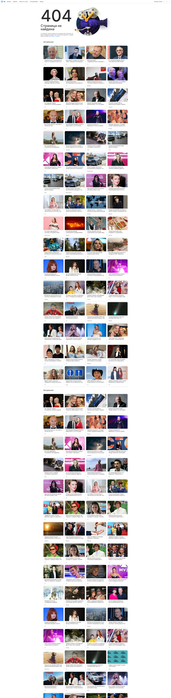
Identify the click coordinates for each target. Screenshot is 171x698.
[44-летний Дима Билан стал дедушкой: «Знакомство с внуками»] (118, 596)
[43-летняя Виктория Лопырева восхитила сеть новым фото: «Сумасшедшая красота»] (118, 355)
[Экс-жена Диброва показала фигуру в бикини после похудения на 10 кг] (75, 269)
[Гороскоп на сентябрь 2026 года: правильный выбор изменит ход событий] (96, 312)
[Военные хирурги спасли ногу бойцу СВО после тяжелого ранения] (118, 483)
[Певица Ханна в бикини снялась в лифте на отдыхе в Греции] (53, 483)
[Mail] (2, 1)
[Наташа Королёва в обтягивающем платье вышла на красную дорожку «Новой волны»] (75, 77)
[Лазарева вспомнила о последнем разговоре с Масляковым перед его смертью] (96, 440)
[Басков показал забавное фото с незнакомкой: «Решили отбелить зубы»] (75, 483)
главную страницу (55, 36)
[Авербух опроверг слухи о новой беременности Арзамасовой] (118, 376)
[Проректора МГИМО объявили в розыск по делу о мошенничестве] (118, 205)
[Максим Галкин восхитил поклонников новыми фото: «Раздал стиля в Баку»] (118, 639)
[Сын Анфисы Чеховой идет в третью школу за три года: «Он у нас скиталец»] (53, 205)
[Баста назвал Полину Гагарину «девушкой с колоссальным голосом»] (75, 333)
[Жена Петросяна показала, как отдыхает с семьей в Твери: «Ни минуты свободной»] (75, 639)
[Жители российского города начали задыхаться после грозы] (75, 141)
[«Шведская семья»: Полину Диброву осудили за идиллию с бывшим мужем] (53, 639)
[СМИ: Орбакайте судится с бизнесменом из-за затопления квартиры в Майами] (96, 376)
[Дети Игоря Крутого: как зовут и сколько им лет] (53, 120)
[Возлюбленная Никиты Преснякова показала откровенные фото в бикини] (75, 312)
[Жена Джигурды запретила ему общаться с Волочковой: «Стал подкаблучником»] (75, 98)
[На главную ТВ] (4, 1)
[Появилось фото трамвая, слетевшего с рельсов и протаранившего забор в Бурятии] (96, 141)
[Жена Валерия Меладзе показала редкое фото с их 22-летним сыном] (75, 120)
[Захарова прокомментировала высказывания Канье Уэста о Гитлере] (118, 184)
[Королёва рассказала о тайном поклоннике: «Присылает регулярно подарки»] (53, 163)
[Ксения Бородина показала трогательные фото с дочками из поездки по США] (53, 504)
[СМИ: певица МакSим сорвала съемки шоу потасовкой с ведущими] (118, 269)
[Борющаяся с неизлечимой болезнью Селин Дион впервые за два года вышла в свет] (118, 398)
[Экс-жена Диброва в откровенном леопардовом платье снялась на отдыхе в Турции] (53, 141)
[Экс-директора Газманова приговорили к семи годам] (75, 504)
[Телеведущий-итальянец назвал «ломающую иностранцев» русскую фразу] (118, 462)
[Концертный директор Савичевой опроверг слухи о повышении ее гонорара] (53, 269)
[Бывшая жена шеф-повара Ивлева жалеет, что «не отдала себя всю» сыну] (96, 98)
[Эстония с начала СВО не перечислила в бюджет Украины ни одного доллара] (118, 98)
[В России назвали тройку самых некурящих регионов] (53, 398)
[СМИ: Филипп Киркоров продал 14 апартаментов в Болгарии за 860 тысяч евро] (96, 504)
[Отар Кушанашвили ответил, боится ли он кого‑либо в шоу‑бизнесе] (75, 462)
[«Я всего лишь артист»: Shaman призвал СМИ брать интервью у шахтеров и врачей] (118, 504)
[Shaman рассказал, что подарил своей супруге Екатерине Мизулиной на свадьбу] (118, 77)
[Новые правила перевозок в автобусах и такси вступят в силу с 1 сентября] (53, 248)
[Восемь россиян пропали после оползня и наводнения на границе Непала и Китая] (53, 291)
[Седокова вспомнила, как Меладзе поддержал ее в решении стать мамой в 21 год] (96, 333)
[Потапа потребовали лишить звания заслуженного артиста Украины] (75, 205)
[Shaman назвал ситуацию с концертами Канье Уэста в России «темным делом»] (53, 440)
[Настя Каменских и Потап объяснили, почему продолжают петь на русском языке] (96, 419)
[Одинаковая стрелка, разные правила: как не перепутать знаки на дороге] (75, 376)
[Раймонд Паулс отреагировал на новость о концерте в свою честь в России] (53, 56)
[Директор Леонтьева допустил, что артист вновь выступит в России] (96, 483)
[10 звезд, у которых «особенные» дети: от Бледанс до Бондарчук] (75, 291)
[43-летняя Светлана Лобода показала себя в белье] (96, 248)
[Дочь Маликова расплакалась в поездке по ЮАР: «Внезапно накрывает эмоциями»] (118, 248)
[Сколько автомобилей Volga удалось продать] (118, 141)
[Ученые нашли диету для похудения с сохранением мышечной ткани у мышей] (118, 227)
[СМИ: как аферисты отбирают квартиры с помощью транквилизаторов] (96, 660)
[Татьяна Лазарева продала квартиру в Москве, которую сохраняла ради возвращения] (53, 77)
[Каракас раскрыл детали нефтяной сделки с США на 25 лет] (53, 660)
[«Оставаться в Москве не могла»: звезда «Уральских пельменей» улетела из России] (75, 163)
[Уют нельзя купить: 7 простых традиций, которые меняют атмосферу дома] (118, 440)
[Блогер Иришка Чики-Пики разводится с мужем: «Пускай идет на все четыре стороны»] (96, 639)
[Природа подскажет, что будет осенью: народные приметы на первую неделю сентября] (118, 120)
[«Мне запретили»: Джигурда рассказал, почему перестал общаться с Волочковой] (118, 333)
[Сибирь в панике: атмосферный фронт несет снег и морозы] (96, 291)
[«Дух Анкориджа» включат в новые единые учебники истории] (75, 660)
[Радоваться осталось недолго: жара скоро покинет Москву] (53, 419)
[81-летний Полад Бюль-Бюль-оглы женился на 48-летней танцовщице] (118, 56)
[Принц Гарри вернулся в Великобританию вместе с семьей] (96, 398)
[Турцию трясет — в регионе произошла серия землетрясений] (96, 205)
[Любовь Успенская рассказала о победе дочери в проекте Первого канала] (75, 355)
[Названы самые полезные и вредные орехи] (75, 398)
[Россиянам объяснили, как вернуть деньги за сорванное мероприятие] (118, 419)
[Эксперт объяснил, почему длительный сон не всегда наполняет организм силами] (96, 355)
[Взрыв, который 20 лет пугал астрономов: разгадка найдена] (53, 462)
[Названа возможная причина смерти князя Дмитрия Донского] (75, 248)
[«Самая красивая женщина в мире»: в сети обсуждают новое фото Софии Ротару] (118, 291)
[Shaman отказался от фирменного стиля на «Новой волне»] (96, 120)
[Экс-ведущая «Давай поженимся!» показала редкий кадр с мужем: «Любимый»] (53, 98)
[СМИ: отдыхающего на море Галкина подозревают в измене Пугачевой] (53, 355)
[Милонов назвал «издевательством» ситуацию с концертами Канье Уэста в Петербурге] (96, 56)
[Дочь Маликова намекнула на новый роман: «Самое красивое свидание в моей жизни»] (53, 333)
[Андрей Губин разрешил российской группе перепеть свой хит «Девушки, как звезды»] (75, 419)
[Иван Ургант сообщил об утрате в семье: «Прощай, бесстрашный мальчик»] (75, 56)
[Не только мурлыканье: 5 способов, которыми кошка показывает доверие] (53, 227)
